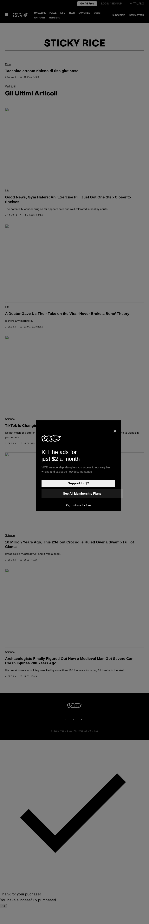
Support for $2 (78, 483)
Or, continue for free (78, 505)
